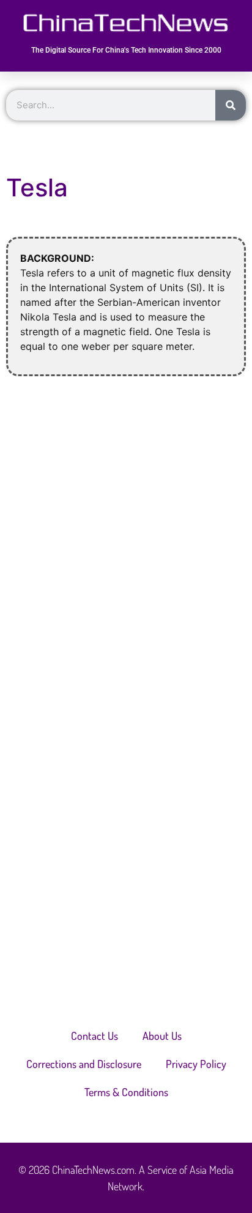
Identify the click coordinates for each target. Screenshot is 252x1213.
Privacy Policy (196, 1063)
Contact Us (94, 1035)
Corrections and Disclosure (83, 1063)
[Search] (230, 105)
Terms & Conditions (126, 1092)
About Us (162, 1035)
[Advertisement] (126, 527)
